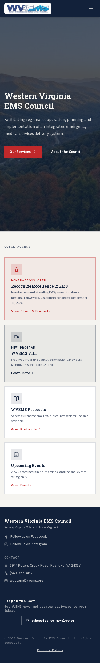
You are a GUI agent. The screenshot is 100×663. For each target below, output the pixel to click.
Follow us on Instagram (28, 544)
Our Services (20, 152)
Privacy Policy (50, 650)
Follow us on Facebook (28, 536)
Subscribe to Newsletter (52, 621)
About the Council (66, 152)
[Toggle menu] (91, 8)
